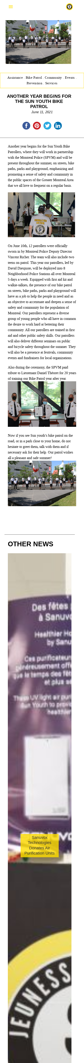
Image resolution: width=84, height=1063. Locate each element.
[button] (66, 890)
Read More (26, 883)
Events (70, 77)
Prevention (35, 83)
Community (54, 77)
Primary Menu (11, 6)
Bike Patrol (34, 77)
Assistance (15, 77)
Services (51, 83)
